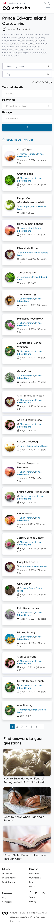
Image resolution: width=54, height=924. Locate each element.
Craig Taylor (24, 149)
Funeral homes (9, 877)
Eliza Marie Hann (27, 248)
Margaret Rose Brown (30, 318)
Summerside (26, 252)
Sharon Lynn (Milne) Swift (33, 491)
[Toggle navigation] (48, 8)
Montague (25, 206)
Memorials (34, 873)
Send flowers (8, 882)
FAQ (4, 897)
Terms (32, 897)
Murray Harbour (28, 154)
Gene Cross (24, 371)
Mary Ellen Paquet (28, 562)
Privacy (32, 901)
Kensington (25, 277)
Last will (33, 886)
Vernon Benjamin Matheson (28, 465)
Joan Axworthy (26, 294)
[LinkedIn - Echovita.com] (43, 893)
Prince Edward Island (30, 155)
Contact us (7, 902)
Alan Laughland (26, 656)
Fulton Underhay (27, 441)
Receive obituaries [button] (20, 139)
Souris (23, 446)
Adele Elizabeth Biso (29, 420)
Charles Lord (25, 173)
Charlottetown (27, 178)
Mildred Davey (26, 632)
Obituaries (7, 873)
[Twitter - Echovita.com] (36, 893)
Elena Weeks (25, 513)
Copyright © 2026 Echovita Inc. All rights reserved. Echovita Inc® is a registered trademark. (28, 916)
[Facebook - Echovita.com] (30, 893)
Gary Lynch (24, 583)
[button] (14, 3)
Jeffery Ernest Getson (30, 537)
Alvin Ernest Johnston (30, 395)
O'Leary (24, 588)
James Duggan (26, 272)
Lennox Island (27, 228)
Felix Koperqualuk (28, 608)
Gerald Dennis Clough (30, 681)
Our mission (35, 877)
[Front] (16, 8)
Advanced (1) (43, 82)
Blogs (32, 882)
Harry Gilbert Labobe (30, 223)
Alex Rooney (24, 705)
